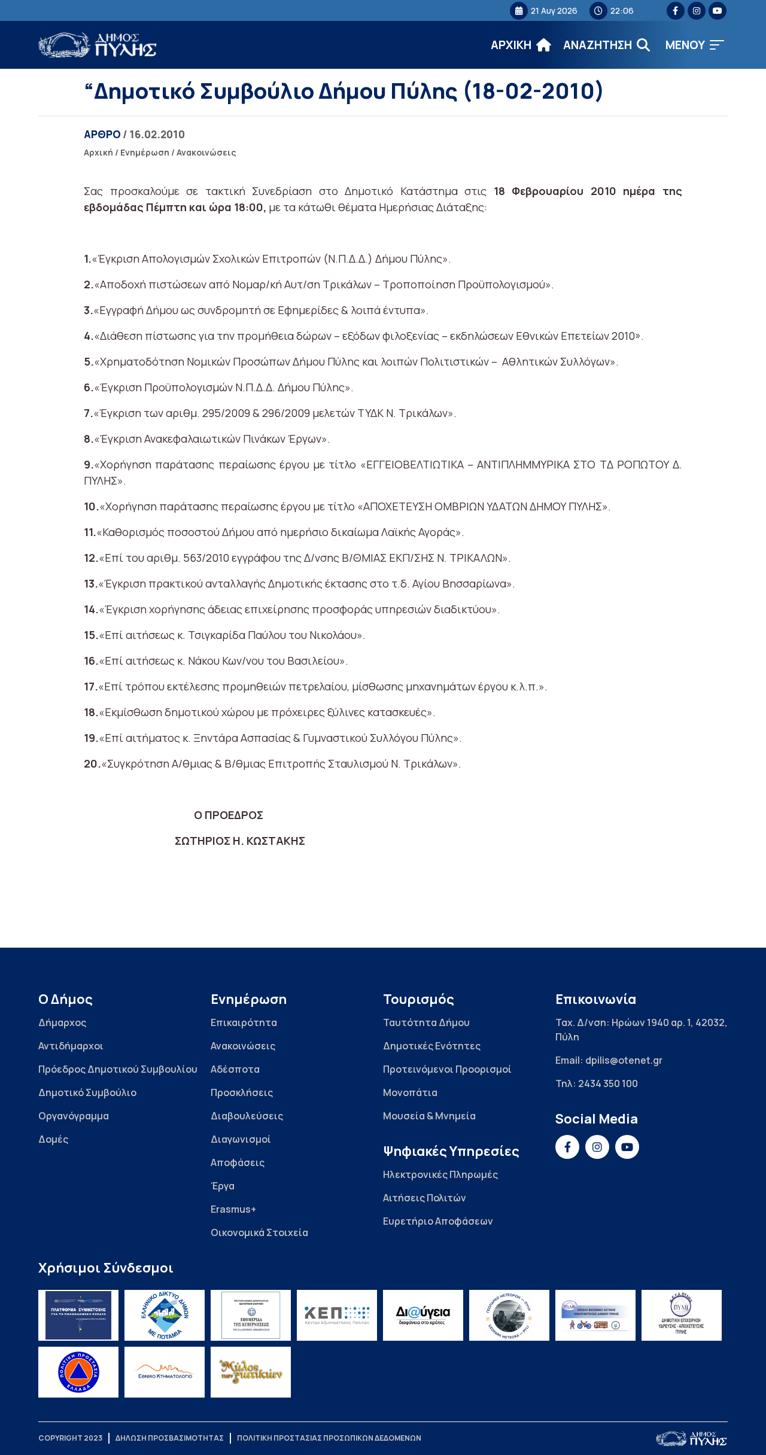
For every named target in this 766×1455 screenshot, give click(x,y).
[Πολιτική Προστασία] (78, 1372)
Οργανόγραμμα (73, 1115)
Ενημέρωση (144, 152)
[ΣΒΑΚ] (595, 1315)
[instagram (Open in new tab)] (697, 11)
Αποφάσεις (238, 1162)
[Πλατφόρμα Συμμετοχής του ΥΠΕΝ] (78, 1315)
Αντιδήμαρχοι (71, 1045)
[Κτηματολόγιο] (164, 1372)
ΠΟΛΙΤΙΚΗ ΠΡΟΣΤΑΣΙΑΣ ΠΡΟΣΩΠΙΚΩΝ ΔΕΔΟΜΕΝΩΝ (329, 1438)
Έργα (223, 1185)
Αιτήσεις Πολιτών (424, 1197)
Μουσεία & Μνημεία (429, 1115)
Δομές (53, 1139)
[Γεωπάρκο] (509, 1315)
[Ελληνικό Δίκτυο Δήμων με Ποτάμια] (164, 1315)
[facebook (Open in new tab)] (676, 11)
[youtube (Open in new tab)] (718, 11)
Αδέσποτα (235, 1069)
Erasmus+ (233, 1209)
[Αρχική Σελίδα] (98, 45)
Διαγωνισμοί (241, 1139)
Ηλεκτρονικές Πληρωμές (440, 1174)
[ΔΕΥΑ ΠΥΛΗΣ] (682, 1315)
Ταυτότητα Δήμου (426, 1022)
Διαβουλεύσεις (247, 1115)
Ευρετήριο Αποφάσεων (438, 1221)
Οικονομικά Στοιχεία (259, 1232)
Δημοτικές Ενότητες (432, 1045)
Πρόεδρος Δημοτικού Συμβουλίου (117, 1069)
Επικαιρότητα (244, 1022)
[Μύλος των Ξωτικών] (251, 1372)
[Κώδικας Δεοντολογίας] (251, 1315)
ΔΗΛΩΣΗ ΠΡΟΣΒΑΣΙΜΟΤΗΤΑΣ (169, 1438)
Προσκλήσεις (242, 1092)
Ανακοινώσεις (206, 152)
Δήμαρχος (62, 1022)
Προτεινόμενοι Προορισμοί (447, 1069)
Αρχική (98, 152)
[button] (695, 45)
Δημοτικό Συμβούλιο (87, 1092)
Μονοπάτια (410, 1092)
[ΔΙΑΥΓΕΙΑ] (423, 1315)
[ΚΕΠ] (337, 1315)
